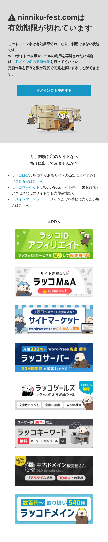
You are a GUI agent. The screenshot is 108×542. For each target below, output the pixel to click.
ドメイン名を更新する (54, 90)
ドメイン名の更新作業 (32, 62)
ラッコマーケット (26, 187)
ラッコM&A (21, 175)
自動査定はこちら (29, 181)
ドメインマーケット (27, 199)
